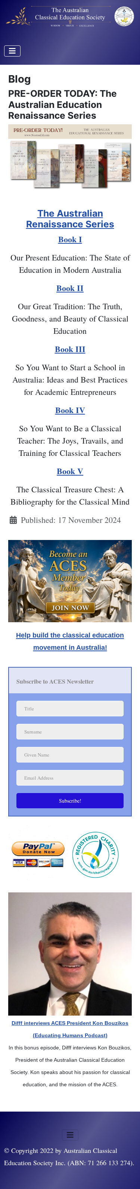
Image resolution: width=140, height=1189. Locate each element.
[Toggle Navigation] (12, 51)
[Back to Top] (124, 1172)
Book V (70, 471)
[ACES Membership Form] (70, 578)
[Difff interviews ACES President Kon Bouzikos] (70, 952)
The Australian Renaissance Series (70, 219)
